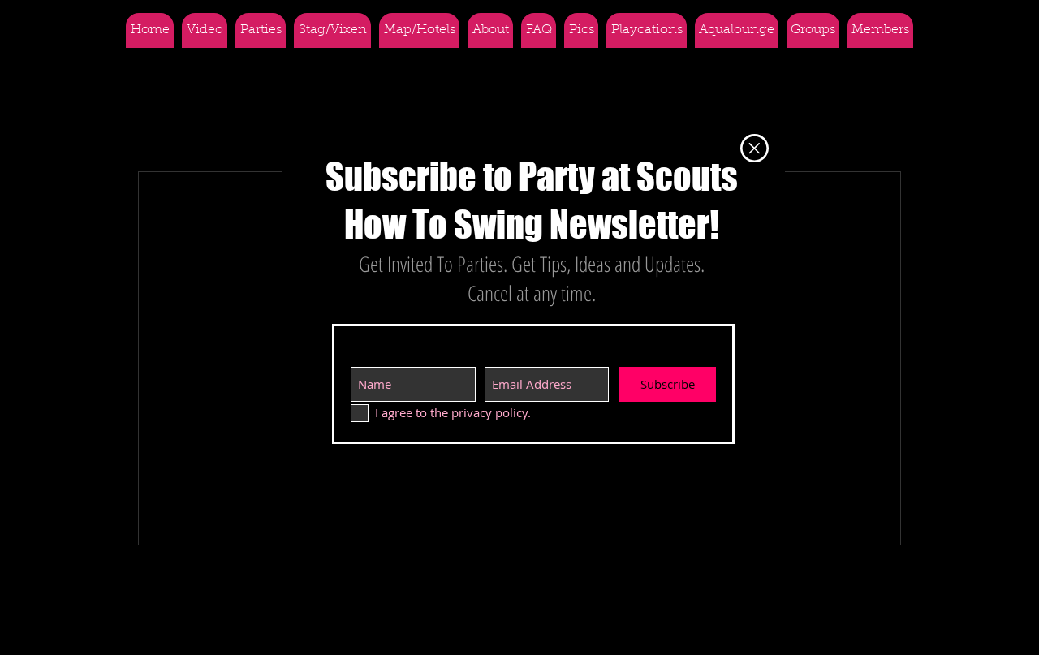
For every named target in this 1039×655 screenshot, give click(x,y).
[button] (754, 148)
